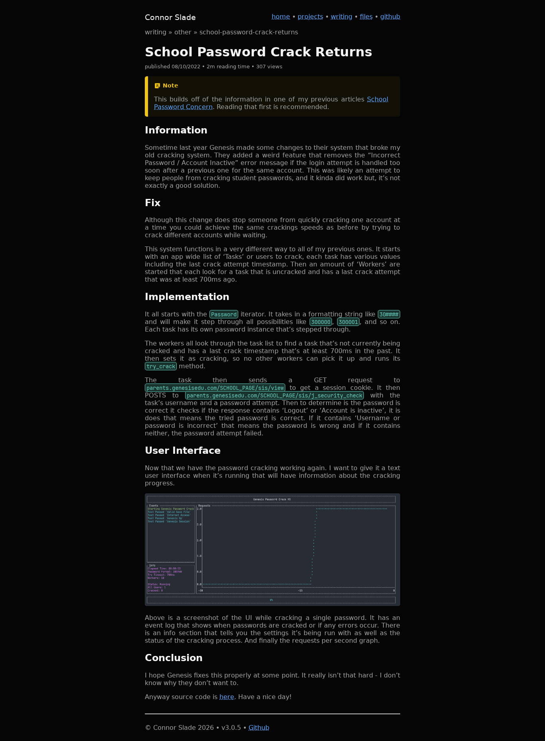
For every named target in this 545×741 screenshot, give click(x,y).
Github (259, 727)
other (183, 32)
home (281, 16)
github (390, 16)
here (226, 697)
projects (310, 16)
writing (341, 16)
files (366, 16)
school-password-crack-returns (248, 32)
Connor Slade (170, 17)
